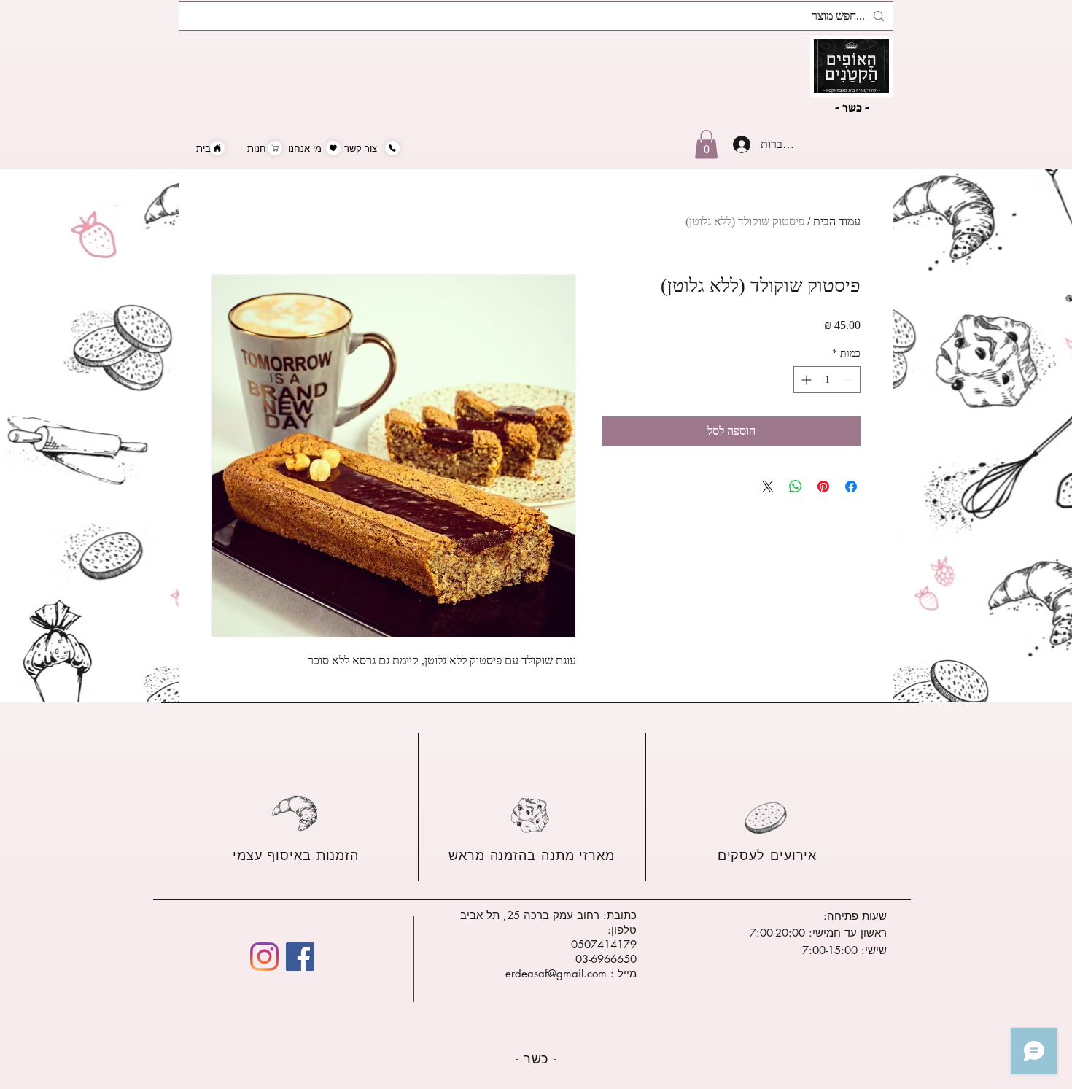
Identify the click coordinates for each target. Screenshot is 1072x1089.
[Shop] (275, 148)
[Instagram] (264, 956)
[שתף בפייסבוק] (851, 486)
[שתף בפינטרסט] (823, 486)
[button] (706, 144)
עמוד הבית (837, 221)
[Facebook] (300, 956)
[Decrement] (849, 379)
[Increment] (805, 379)
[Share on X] (768, 486)
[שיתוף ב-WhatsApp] (795, 486)
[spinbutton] (827, 379)
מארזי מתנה (575, 855)
